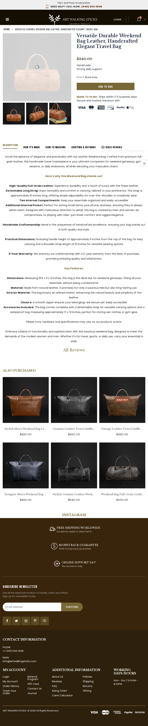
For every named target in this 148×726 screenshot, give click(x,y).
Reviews (57, 681)
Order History (11, 686)
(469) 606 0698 (76, 6)
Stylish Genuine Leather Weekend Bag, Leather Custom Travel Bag (74, 494)
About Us (57, 677)
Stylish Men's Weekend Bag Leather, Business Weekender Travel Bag (26, 428)
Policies (87, 677)
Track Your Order (9, 692)
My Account (10, 681)
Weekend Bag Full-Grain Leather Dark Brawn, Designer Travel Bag (122, 494)
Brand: (80, 77)
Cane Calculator (62, 695)
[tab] (10, 145)
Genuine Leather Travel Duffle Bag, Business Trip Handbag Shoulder (74, 428)
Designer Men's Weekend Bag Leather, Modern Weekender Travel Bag (26, 494)
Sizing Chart (59, 691)
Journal (32, 693)
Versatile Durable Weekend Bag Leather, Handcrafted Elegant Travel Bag (109, 41)
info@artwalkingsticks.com (19, 661)
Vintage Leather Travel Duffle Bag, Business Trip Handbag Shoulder (122, 428)
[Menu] (7, 19)
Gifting (87, 691)
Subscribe (72, 607)
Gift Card (33, 684)
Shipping (88, 681)
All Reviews (74, 350)
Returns (87, 686)
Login (117, 19)
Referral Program (32, 678)
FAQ (54, 686)
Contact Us (34, 688)
